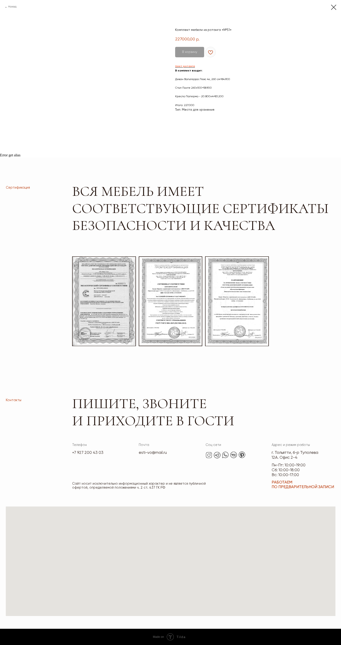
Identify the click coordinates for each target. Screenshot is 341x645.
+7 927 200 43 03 (87, 453)
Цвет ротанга (185, 66)
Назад (12, 6)
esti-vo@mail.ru (153, 453)
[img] (209, 455)
